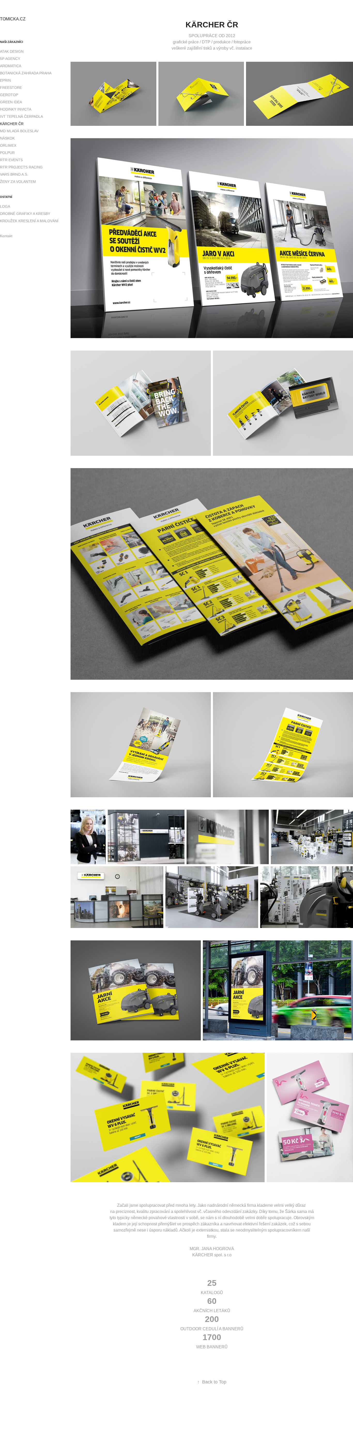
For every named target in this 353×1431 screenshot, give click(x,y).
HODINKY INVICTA (15, 109)
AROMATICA (10, 66)
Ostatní (6, 196)
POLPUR (7, 153)
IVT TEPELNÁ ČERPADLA (21, 116)
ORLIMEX (8, 145)
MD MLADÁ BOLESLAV (19, 131)
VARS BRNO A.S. (14, 174)
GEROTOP (9, 95)
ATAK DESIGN (12, 51)
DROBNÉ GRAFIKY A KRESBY (25, 214)
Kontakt (6, 236)
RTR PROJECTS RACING (21, 167)
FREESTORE (11, 88)
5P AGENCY (10, 59)
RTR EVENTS (11, 160)
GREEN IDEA (11, 102)
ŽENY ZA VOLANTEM (18, 182)
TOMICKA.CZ (13, 19)
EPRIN (5, 80)
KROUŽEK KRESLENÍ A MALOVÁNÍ (29, 221)
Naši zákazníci (11, 41)
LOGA (5, 206)
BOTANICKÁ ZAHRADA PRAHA (25, 73)
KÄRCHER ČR (12, 124)
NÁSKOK (7, 138)
